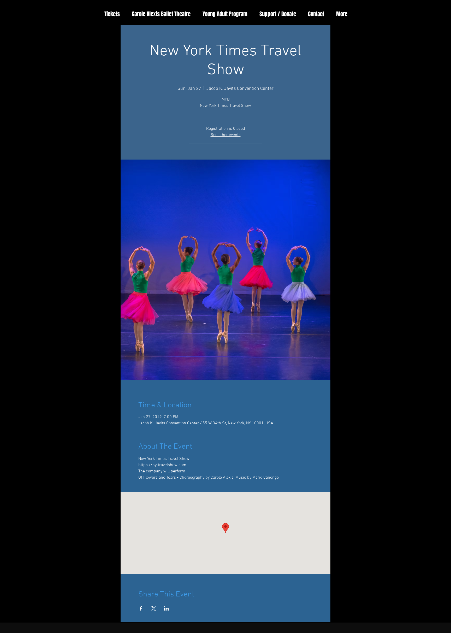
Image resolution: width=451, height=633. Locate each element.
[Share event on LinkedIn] (166, 608)
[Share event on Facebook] (140, 608)
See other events (226, 135)
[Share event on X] (153, 608)
